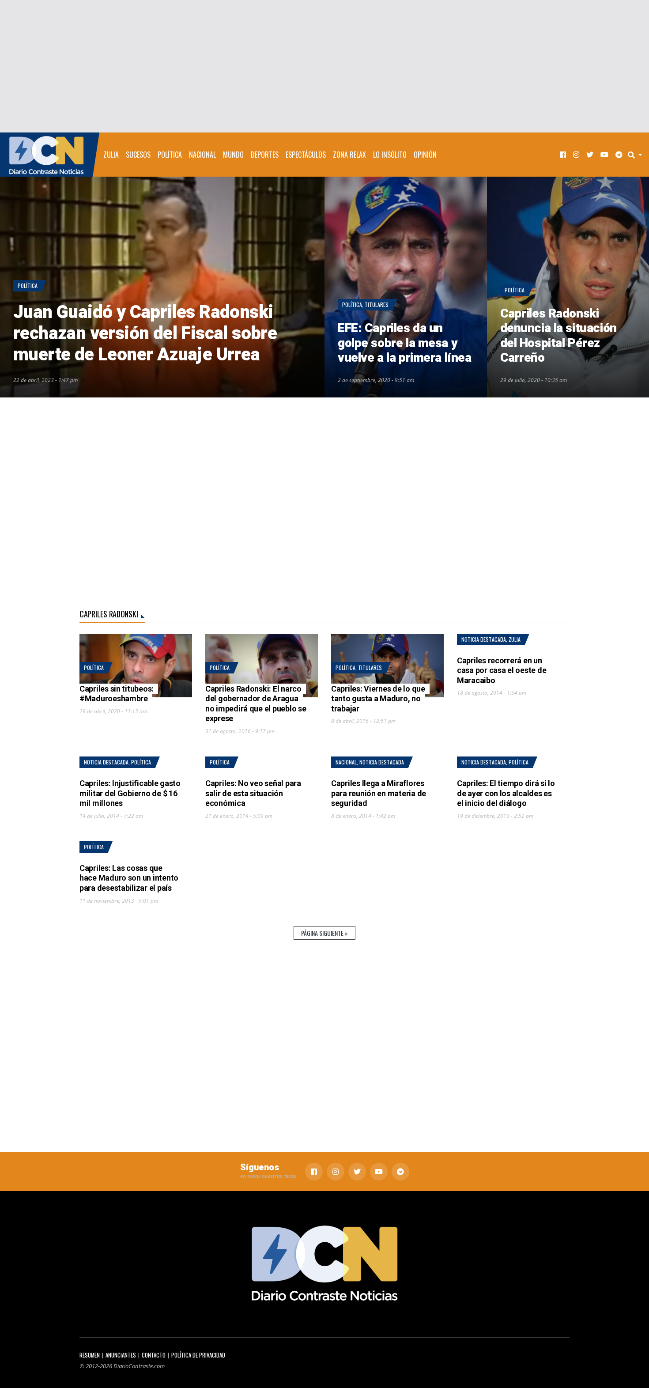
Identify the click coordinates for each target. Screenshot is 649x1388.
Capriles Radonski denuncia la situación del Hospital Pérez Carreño (558, 336)
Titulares (377, 304)
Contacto (154, 1355)
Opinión (425, 154)
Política (170, 154)
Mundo (233, 154)
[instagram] (576, 154)
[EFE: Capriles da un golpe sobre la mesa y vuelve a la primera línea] (405, 287)
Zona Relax (349, 154)
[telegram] (619, 154)
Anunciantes (121, 1355)
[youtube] (604, 154)
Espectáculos (306, 154)
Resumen (89, 1355)
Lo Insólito (390, 154)
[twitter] (590, 154)
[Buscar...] (637, 154)
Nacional (202, 154)
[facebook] (563, 154)
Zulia (111, 154)
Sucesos (138, 154)
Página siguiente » (324, 933)
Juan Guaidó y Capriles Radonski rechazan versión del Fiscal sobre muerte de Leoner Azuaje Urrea (145, 333)
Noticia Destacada (483, 639)
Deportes (265, 154)
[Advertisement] (324, 66)
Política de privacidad (198, 1355)
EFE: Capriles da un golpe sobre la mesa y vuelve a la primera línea (405, 343)
